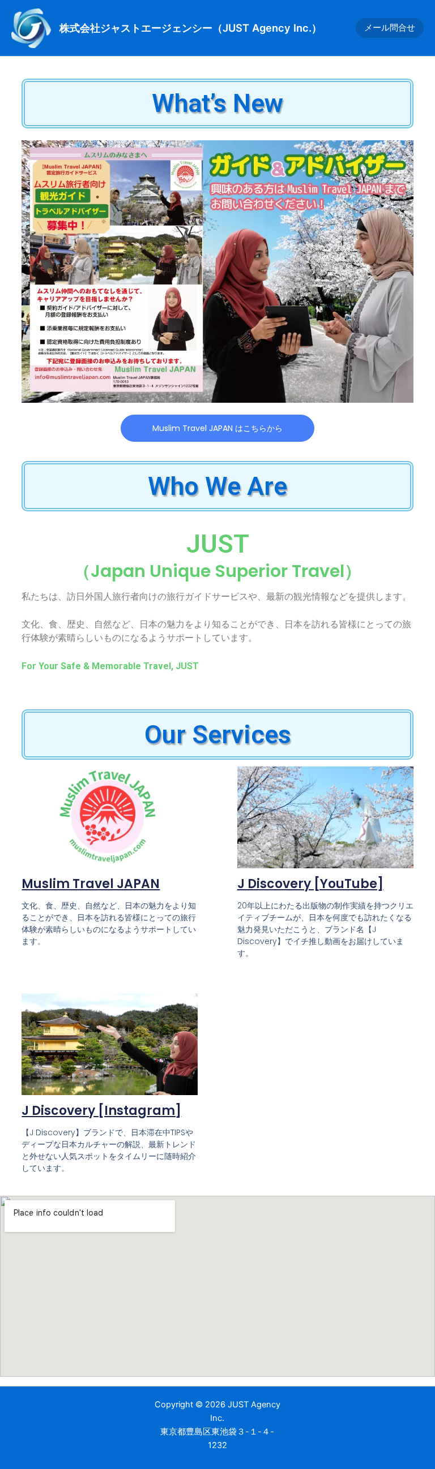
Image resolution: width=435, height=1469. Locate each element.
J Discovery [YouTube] (310, 884)
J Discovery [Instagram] (101, 1110)
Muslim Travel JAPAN (91, 884)
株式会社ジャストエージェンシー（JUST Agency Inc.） (190, 27)
